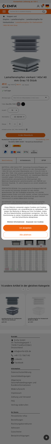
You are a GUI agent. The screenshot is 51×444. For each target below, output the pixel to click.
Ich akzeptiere (25, 228)
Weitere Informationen (16, 222)
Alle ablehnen (25, 234)
